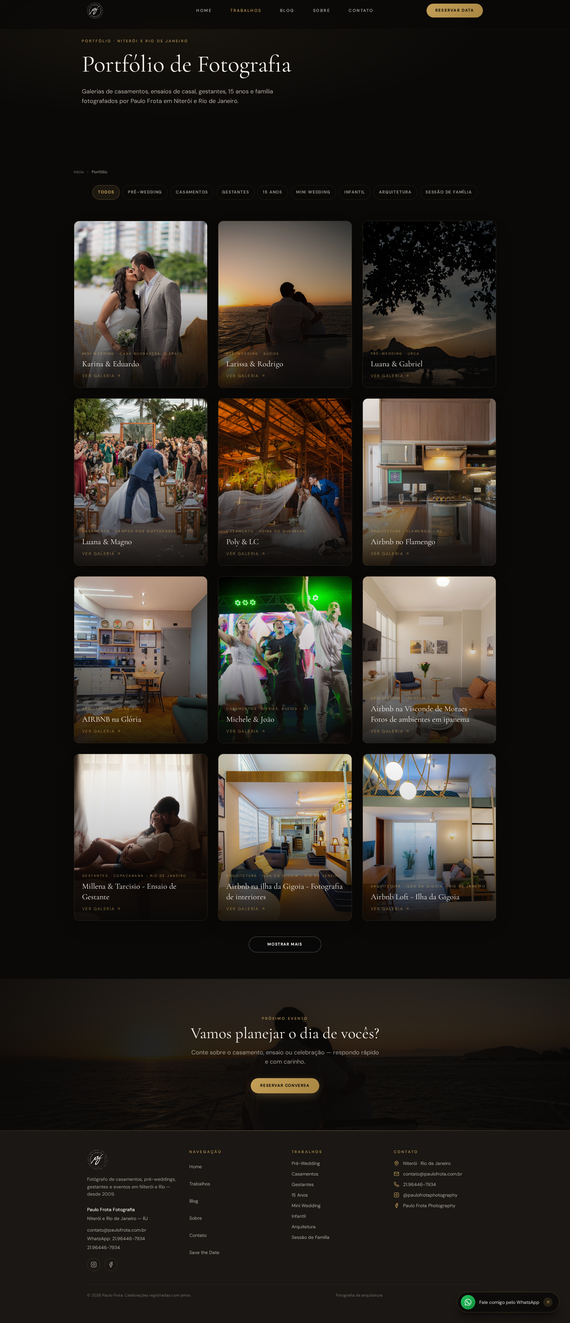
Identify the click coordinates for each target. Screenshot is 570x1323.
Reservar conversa (284, 1085)
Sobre (321, 10)
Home (204, 10)
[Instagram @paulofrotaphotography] (93, 1264)
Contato (361, 10)
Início (79, 172)
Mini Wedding (313, 192)
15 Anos (272, 192)
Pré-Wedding (145, 192)
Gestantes (235, 192)
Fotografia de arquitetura (359, 1295)
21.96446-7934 (103, 1247)
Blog (287, 10)
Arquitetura (395, 192)
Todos (106, 192)
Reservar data (454, 10)
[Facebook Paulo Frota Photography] (110, 1264)
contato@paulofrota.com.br (116, 1230)
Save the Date (204, 1252)
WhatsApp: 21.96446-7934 (116, 1238)
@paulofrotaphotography (430, 1195)
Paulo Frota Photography (429, 1205)
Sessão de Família (449, 192)
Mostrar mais (285, 944)
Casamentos (192, 192)
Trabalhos (245, 10)
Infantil (354, 192)
